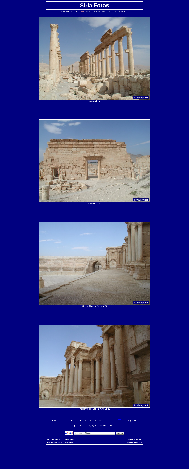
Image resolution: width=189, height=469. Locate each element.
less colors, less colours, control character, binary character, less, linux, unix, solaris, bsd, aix (84, 456)
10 (104, 421)
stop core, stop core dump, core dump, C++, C (26, 448)
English (63, 11)
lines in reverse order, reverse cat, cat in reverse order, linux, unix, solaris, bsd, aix (111, 452)
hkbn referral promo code (7, 445)
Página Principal (79, 426)
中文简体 (69, 11)
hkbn (45, 445)
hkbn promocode (33, 445)
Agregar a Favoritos (97, 426)
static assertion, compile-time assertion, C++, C (89, 447)
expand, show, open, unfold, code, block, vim (101, 467)
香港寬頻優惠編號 (77, 445)
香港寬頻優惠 (70, 445)
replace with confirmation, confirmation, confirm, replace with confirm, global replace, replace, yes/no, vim (134, 467)
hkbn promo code (25, 445)
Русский (120, 11)
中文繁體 (76, 11)
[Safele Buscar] (69, 434)
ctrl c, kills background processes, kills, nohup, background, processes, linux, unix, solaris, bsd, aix (58, 448)
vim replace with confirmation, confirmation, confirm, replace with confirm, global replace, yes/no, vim (70, 467)
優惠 (65, 445)
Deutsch (108, 11)
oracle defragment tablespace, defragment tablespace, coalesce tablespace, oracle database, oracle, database (120, 459)
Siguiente (132, 421)
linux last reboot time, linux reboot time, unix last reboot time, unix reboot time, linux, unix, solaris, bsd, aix (36, 460)
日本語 (88, 11)
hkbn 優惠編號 (49, 445)
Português (101, 11)
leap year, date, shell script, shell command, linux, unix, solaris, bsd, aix (141, 448)
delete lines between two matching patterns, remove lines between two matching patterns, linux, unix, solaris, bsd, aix (88, 451)
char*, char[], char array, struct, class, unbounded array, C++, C (151, 449)
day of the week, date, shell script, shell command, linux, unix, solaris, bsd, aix (23, 449)
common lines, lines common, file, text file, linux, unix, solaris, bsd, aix (126, 450)
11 (109, 421)
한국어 (126, 11)
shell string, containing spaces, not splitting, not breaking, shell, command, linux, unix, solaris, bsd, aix (46, 461)
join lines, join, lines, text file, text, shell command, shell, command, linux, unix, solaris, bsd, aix (72, 452)
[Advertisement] (94, 110)
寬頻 (63, 445)
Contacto (112, 426)
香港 (61, 445)
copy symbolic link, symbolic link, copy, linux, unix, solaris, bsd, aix (162, 447)
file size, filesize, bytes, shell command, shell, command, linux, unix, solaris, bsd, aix (28, 455)
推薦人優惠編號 (85, 445)
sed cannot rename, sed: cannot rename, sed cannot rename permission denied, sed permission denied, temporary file (128, 460)
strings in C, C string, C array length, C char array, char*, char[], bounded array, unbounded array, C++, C (115, 449)
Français (94, 11)
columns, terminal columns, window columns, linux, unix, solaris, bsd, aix (101, 466)
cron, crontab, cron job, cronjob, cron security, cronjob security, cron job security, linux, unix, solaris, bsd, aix (103, 448)
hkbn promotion (40, 445)
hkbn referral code (17, 445)
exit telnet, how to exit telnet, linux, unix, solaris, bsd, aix (138, 465)
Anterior (55, 421)
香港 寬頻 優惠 (56, 445)
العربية (114, 11)
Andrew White (68, 439)
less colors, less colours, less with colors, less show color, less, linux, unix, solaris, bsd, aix (44, 456)
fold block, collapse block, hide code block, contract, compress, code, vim (31, 467)
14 (124, 421)
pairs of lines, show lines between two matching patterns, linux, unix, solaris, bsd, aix (148, 452)
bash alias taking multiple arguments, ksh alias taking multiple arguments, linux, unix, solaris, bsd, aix (81, 460)
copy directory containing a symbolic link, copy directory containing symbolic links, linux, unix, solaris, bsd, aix (124, 447)
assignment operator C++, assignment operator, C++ (27, 446)
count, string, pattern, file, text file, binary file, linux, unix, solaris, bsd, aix (47, 451)
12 (114, 421)
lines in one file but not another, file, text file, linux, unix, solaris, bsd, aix (36, 452)
